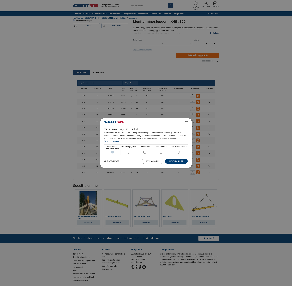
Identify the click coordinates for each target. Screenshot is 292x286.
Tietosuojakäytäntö (111, 141)
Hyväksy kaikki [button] (176, 161)
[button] (111, 161)
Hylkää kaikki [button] (152, 161)
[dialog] (146, 143)
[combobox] (186, 122)
